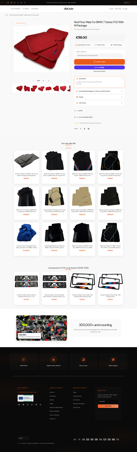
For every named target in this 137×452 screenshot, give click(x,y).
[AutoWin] (68, 9)
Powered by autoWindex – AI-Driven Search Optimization (40, 443)
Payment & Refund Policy (56, 407)
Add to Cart (100, 62)
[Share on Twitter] (84, 128)
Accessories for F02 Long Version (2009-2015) (68, 268)
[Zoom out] (33, 80)
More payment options (99, 71)
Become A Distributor (79, 403)
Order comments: (81, 51)
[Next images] (68, 88)
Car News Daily (77, 396)
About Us (52, 392)
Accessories (34, 8)
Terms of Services (54, 415)
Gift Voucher (76, 407)
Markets (52, 399)
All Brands (26, 8)
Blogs (74, 392)
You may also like (68, 143)
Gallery (51, 403)
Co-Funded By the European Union (27, 392)
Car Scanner (76, 399)
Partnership (53, 396)
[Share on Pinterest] (88, 128)
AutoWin (24, 443)
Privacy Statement (54, 411)
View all (68, 148)
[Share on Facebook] (80, 128)
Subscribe (108, 406)
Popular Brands (15, 8)
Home (6, 15)
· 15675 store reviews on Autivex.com (91, 123)
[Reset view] (49, 80)
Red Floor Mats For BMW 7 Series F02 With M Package (24, 15)
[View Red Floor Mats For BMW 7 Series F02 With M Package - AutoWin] (19, 88)
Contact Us (53, 418)
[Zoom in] (43, 80)
